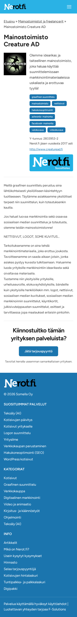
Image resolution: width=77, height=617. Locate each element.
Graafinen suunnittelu (20, 484)
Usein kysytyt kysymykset (23, 556)
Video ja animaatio (17, 504)
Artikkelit (10, 543)
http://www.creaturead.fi (46, 149)
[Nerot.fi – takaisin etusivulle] (15, 7)
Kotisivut (10, 478)
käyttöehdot (57, 604)
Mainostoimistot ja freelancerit (41, 21)
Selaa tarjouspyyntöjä (20, 569)
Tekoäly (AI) (12, 413)
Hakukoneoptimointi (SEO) (24, 453)
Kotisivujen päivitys (18, 420)
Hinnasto (10, 562)
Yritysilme (11, 439)
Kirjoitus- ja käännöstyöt (22, 511)
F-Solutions (57, 609)
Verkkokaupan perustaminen (25, 446)
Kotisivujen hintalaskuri (21, 575)
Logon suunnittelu (17, 433)
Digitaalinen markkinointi (22, 498)
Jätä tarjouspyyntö (38, 351)
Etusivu (9, 21)
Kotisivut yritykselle (18, 426)
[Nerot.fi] (38, 383)
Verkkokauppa (14, 491)
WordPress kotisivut (18, 459)
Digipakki (10, 589)
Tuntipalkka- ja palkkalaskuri (24, 582)
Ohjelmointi (12, 517)
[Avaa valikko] (69, 7)
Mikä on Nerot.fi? (16, 549)
